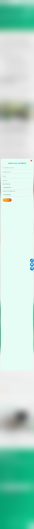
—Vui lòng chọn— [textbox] (7, 187)
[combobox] (17, 187)
